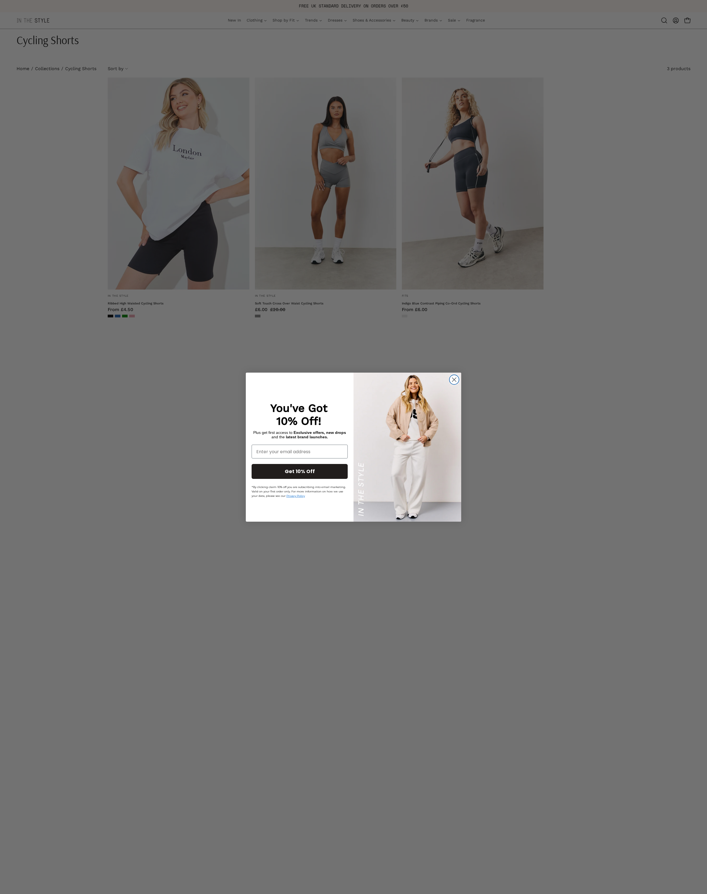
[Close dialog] (454, 379)
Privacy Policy (295, 496)
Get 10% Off (300, 471)
